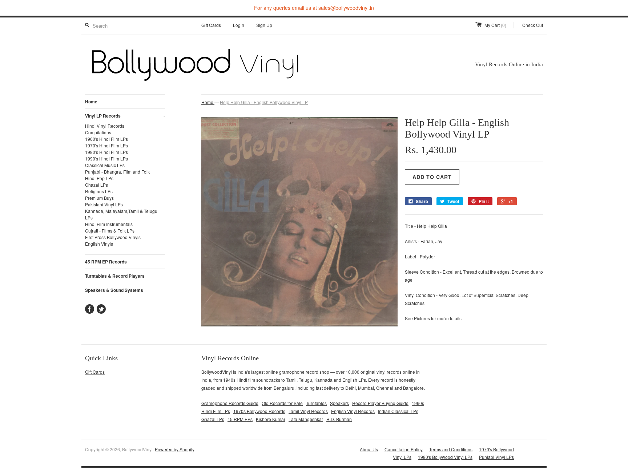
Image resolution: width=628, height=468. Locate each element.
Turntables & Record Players (115, 276)
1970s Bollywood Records (259, 411)
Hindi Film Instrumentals (109, 224)
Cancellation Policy (404, 449)
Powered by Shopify (174, 449)
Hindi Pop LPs (99, 178)
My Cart (495, 25)
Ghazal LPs (96, 185)
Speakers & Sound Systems (114, 290)
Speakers (339, 403)
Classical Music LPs (105, 165)
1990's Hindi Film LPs (106, 158)
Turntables (316, 403)
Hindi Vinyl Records (104, 126)
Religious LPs (99, 191)
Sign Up (264, 25)
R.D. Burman (339, 419)
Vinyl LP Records (125, 115)
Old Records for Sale (282, 403)
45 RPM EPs (240, 419)
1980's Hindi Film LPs (106, 152)
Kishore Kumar (270, 419)
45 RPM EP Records (106, 261)
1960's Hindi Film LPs (106, 139)
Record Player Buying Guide (380, 403)
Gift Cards (211, 25)
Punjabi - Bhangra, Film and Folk (117, 171)
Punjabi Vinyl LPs (496, 457)
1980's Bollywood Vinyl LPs (445, 457)
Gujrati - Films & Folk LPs (109, 230)
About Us (369, 449)
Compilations (98, 132)
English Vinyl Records (353, 411)
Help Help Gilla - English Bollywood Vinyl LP (264, 102)
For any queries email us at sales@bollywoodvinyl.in (314, 7)
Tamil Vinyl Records (308, 411)
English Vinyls (99, 244)
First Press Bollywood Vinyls (113, 237)
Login (238, 25)
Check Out (532, 25)
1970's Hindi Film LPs (106, 145)
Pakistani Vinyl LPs (104, 204)
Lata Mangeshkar (306, 419)
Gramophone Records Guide (229, 403)
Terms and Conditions (450, 449)
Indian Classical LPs (398, 411)
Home (91, 101)
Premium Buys (99, 198)
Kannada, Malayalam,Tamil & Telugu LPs (121, 214)
